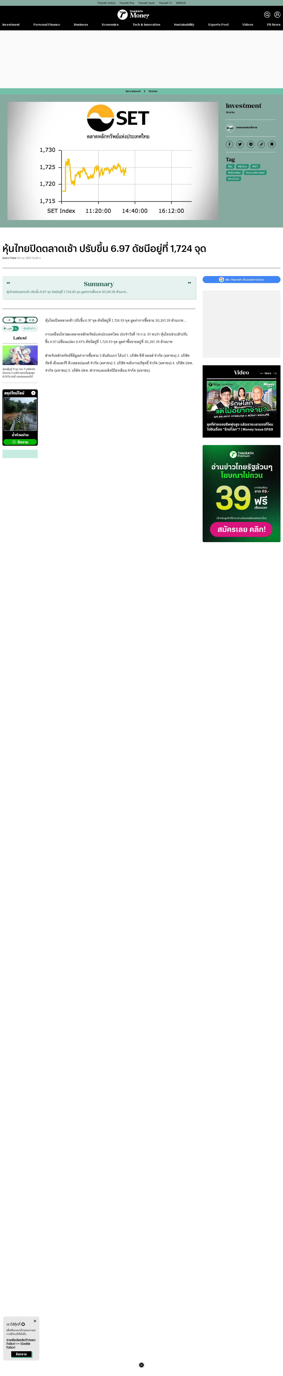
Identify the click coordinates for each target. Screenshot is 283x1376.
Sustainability (184, 24)
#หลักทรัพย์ (234, 172)
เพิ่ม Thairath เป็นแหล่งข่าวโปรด (244, 279)
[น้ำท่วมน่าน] (20, 414)
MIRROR (181, 2)
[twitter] (240, 144)
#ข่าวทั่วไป (233, 178)
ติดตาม (22, 442)
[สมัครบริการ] (242, 493)
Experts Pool (218, 24)
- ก (8, 320)
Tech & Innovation (146, 24)
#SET (255, 166)
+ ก (31, 320)
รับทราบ (21, 1354)
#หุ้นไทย (242, 166)
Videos (247, 24)
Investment (11, 24)
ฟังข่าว (31, 328)
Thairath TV (165, 2)
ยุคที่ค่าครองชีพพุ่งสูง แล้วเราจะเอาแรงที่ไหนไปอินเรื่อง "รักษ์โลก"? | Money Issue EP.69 (240, 426)
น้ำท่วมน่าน (20, 435)
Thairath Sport (146, 2)
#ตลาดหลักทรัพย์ (255, 172)
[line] (250, 144)
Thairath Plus (126, 2)
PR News (274, 24)
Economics (110, 24)
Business (81, 24)
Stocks (153, 91)
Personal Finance (47, 24)
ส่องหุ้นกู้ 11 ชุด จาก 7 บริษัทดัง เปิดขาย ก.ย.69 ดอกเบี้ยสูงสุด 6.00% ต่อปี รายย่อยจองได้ (18, 373)
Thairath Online (106, 2)
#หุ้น (230, 166)
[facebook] (229, 144)
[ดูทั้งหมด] (33, 393)
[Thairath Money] (133, 15)
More (268, 373)
